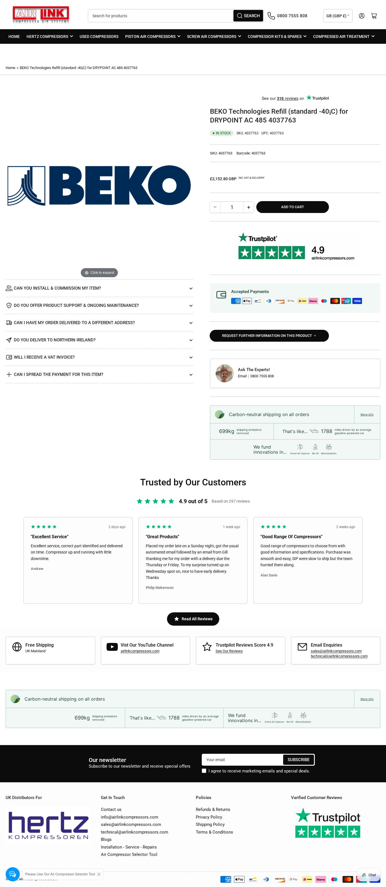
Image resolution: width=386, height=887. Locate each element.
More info (367, 414)
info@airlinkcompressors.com (129, 817)
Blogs (106, 839)
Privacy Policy (209, 817)
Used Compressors (99, 36)
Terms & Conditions (214, 832)
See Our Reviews (229, 651)
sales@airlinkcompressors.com (336, 651)
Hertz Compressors (47, 36)
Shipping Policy (210, 824)
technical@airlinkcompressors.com (339, 656)
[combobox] (176, 15)
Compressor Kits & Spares (275, 36)
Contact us (111, 809)
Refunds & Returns (213, 809)
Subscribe (298, 759)
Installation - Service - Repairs (129, 847)
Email (243, 376)
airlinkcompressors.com (140, 651)
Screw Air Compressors (211, 36)
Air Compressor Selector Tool (129, 854)
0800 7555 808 (262, 376)
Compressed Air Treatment (341, 36)
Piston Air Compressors (150, 36)
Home (14, 36)
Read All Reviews (197, 619)
